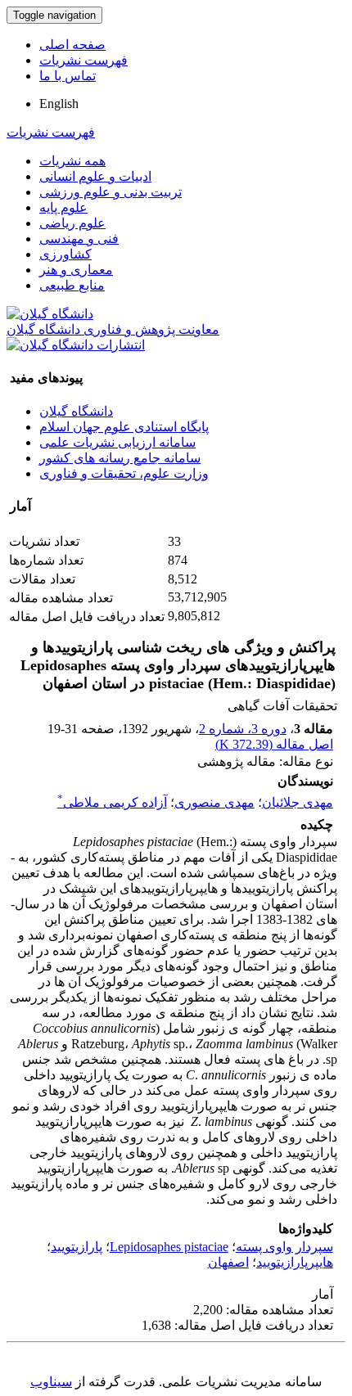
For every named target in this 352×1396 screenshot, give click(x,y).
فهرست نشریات (83, 60)
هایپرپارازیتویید (294, 1262)
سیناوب (51, 1382)
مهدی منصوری (214, 802)
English (59, 103)
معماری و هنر (76, 270)
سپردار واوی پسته (284, 1247)
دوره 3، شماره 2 (243, 729)
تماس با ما (67, 76)
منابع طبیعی (72, 285)
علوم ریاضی (72, 223)
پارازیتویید (76, 1247)
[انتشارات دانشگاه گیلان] (76, 345)
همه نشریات (72, 161)
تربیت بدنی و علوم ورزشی (110, 192)
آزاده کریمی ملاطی (112, 802)
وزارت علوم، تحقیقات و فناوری (124, 473)
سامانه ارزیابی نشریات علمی (117, 442)
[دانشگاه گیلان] (50, 314)
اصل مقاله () (274, 744)
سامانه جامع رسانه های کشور (120, 458)
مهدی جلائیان (297, 802)
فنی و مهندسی (79, 238)
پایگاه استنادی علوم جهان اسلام (124, 427)
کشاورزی (65, 254)
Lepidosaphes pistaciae (169, 1247)
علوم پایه (63, 207)
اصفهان (228, 1262)
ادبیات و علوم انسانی (95, 176)
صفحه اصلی (72, 45)
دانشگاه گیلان (76, 411)
